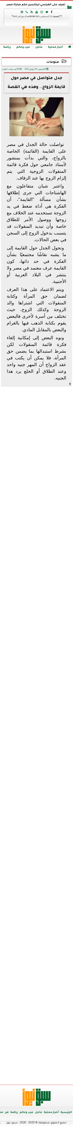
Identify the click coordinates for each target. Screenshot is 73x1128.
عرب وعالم (23, 47)
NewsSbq (58, 1077)
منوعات (52, 62)
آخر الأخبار (36, 414)
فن (7, 1112)
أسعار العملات (36, 812)
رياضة (7, 47)
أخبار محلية (55, 47)
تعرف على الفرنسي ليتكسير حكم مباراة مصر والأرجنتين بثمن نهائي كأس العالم (36, 7)
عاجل (38, 47)
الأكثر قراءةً (37, 716)
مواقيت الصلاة (36, 1015)
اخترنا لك (36, 582)
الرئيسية (66, 1112)
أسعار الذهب (36, 883)
